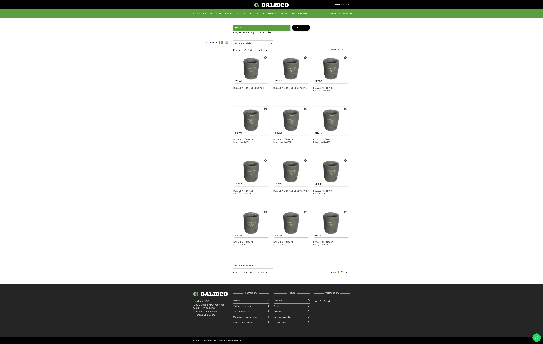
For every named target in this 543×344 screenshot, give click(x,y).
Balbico (236, 301)
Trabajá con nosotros (243, 306)
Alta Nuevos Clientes (274, 13)
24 (206, 42)
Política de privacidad (243, 322)
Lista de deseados (282, 317)
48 (211, 42)
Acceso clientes (341, 5)
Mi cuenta (278, 311)
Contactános (299, 13)
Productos (231, 13)
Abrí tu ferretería (241, 311)
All (216, 42)
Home (219, 13)
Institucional (250, 13)
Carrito (277, 306)
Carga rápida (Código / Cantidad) (251, 32)
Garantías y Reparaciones (245, 317)
